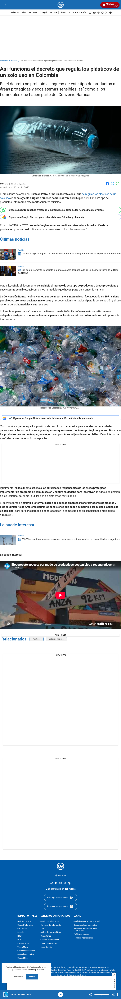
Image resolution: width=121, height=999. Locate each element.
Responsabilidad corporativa (85, 925)
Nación (14, 61)
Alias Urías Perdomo (30, 12)
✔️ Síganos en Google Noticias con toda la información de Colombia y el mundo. (51, 418)
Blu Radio (4, 61)
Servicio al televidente (49, 921)
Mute (90, 994)
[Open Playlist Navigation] (117, 994)
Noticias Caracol (24, 921)
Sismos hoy (65, 12)
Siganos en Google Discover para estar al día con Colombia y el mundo (46, 217)
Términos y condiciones (83, 938)
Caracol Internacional (26, 951)
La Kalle (20, 932)
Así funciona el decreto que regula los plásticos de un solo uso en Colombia (52, 61)
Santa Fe (53, 12)
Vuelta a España (79, 12)
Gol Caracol (22, 929)
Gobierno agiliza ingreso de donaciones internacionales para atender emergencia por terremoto (71, 253)
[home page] (61, 5)
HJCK (19, 936)
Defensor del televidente (50, 925)
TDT (42, 929)
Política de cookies (81, 934)
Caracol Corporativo (25, 954)
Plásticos (36, 639)
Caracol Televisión (25, 925)
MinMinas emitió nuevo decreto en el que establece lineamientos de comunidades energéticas (71, 539)
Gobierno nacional (56, 639)
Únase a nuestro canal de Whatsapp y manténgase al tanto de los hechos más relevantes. (56, 210)
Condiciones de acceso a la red (86, 921)
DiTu (19, 940)
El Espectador (23, 943)
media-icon (60, 994)
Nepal (44, 12)
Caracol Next (22, 958)
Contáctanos (45, 936)
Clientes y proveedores (49, 940)
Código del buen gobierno (50, 932)
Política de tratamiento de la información (85, 930)
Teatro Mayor (22, 947)
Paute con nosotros (48, 943)
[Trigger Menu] (4, 5)
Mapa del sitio (46, 947)
